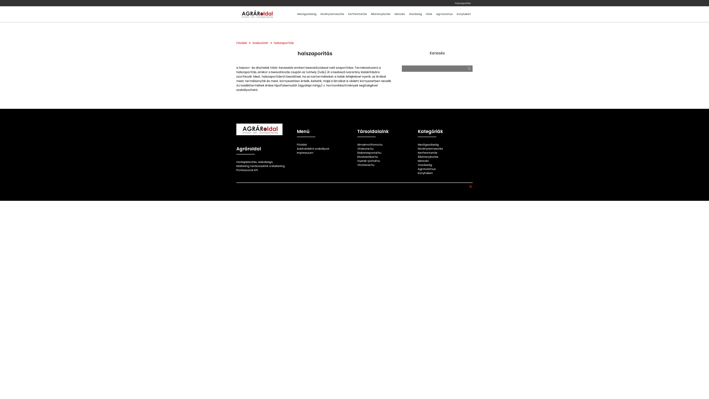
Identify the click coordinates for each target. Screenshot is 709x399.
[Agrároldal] (256, 14)
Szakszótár (260, 43)
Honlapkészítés (246, 162)
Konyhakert (464, 14)
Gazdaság (415, 14)
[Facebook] (471, 187)
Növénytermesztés (332, 14)
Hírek (429, 14)
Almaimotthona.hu (370, 144)
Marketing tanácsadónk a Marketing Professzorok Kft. (260, 168)
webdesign (265, 162)
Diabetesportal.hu (369, 153)
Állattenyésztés (381, 14)
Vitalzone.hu (365, 149)
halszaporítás (463, 3)
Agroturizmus (444, 14)
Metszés (400, 14)
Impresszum (305, 153)
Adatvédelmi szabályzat (313, 149)
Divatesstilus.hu (367, 157)
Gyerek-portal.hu (368, 161)
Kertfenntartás (357, 14)
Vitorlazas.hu (365, 165)
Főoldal (241, 43)
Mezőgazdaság (306, 14)
